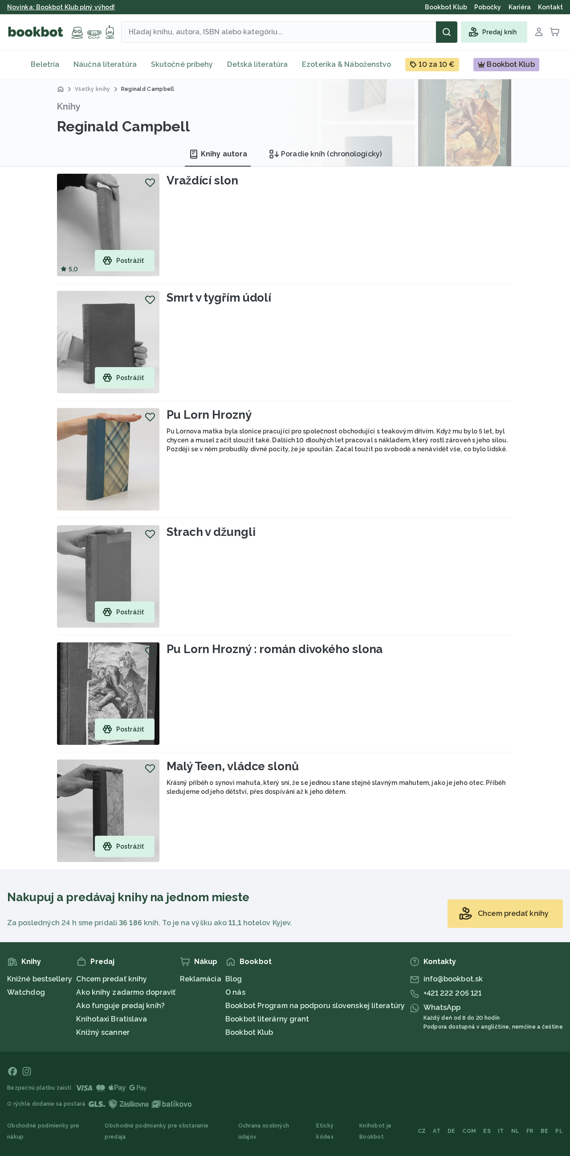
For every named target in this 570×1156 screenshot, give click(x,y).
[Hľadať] (446, 32)
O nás (235, 992)
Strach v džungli (211, 532)
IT (501, 1131)
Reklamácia (200, 979)
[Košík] (555, 32)
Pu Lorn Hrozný (209, 414)
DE (452, 1131)
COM (469, 1131)
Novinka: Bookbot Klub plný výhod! (61, 7)
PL (559, 1131)
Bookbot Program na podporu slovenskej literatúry (315, 1005)
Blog (233, 979)
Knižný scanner (102, 1032)
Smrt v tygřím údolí (219, 297)
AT (436, 1131)
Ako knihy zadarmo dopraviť (125, 992)
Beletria (45, 64)
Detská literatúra (257, 64)
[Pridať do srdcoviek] (150, 183)
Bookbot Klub (249, 1032)
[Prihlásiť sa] (539, 32)
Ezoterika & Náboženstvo (346, 64)
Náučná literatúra (105, 64)
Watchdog (26, 992)
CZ (422, 1131)
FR (529, 1131)
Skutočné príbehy (182, 64)
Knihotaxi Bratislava (111, 1019)
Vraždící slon (202, 180)
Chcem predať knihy (111, 979)
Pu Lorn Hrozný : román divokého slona (275, 649)
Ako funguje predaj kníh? (120, 1005)
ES (487, 1131)
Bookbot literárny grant (267, 1019)
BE (545, 1131)
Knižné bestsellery (39, 979)
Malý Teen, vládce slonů (233, 766)
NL (515, 1131)
